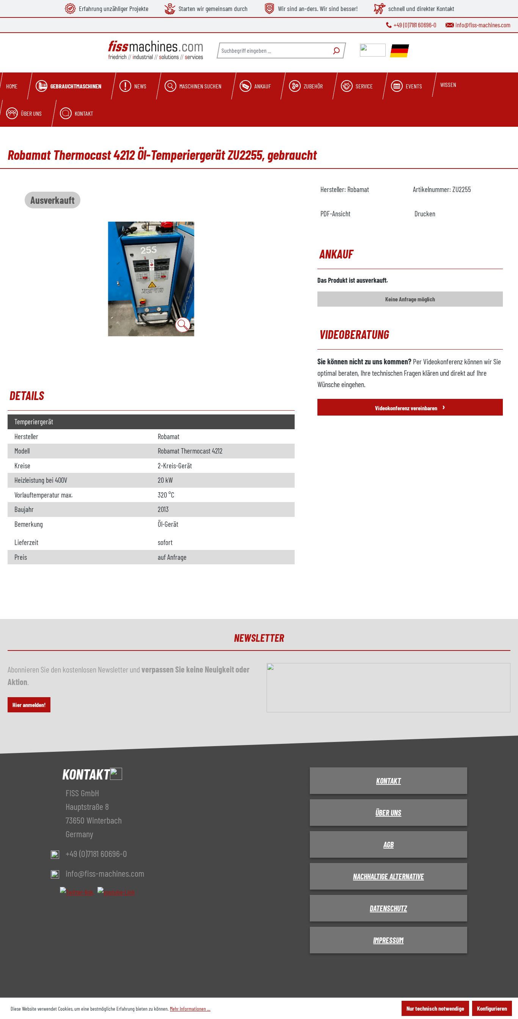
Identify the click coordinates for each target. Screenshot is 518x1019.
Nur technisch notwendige (435, 1008)
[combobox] (272, 50)
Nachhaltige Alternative (388, 876)
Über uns (388, 812)
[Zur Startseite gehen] (155, 50)
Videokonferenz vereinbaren (410, 406)
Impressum (388, 940)
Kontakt (388, 780)
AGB (388, 844)
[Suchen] (335, 50)
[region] (151, 279)
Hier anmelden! (29, 704)
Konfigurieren (492, 1008)
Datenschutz (388, 908)
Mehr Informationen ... (190, 1008)
